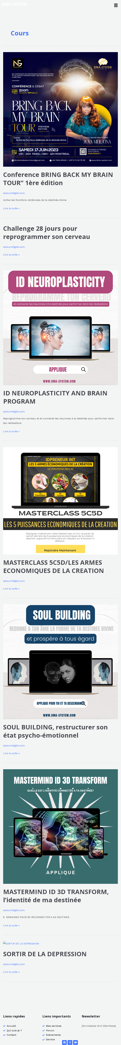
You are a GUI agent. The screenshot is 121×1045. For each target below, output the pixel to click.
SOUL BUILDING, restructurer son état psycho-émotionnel (55, 731)
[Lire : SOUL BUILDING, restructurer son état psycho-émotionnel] (60, 661)
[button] (116, 5)
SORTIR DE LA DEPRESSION (45, 953)
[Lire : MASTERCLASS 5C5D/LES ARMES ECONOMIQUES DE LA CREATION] (60, 500)
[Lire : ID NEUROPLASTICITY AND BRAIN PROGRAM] (60, 327)
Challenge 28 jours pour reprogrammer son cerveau (46, 232)
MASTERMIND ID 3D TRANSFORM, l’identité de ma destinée (56, 895)
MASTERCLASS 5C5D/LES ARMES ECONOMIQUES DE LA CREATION (53, 566)
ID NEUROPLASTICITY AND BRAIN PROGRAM (55, 397)
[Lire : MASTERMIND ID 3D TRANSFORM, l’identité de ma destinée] (60, 826)
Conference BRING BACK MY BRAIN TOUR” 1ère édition (58, 178)
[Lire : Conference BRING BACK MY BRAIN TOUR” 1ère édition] (60, 109)
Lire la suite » (11, 208)
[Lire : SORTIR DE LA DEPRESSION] (21, 943)
